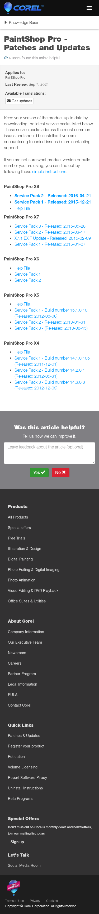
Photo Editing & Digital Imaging (33, 569)
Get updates (21, 101)
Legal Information (22, 684)
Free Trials (16, 538)
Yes (37, 472)
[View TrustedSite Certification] (38, 889)
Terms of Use (14, 901)
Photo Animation (21, 580)
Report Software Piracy (27, 777)
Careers (14, 663)
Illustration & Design (24, 548)
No (58, 472)
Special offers (19, 527)
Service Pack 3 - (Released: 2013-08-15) (51, 328)
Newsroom (17, 652)
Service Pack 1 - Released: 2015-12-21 (53, 202)
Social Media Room (24, 865)
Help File (22, 208)
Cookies (52, 901)
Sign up (17, 842)
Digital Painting (20, 559)
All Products (18, 517)
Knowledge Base (21, 24)
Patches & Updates (24, 735)
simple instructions (49, 171)
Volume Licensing (22, 767)
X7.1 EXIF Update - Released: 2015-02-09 (53, 238)
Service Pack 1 (28, 274)
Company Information (26, 631)
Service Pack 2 (28, 280)
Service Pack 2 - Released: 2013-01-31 (50, 322)
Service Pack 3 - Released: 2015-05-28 (50, 226)
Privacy (35, 901)
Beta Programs (20, 798)
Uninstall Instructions (25, 788)
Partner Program (22, 673)
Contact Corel (19, 705)
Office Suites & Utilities (27, 601)
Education (16, 756)
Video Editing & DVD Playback (33, 590)
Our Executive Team (25, 642)
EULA (12, 694)
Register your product (26, 746)
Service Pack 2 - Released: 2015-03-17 (50, 232)
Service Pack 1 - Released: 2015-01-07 (50, 244)
